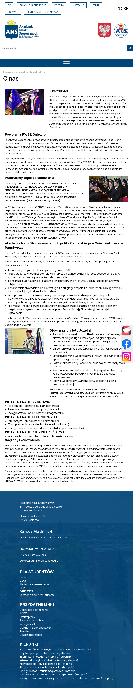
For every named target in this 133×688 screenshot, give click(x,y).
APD (22, 588)
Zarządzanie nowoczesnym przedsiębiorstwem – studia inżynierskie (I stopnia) (66, 678)
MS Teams (78, 5)
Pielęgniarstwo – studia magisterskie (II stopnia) (48, 671)
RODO (23, 613)
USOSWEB (13, 11)
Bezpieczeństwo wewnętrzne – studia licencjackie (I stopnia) (56, 649)
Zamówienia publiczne (32, 5)
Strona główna (10, 72)
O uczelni (34, 72)
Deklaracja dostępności (34, 610)
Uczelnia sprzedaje (31, 635)
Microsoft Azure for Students (37, 595)
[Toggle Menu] (66, 63)
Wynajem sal (27, 624)
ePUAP (96, 5)
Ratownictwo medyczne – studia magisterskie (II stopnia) (53, 674)
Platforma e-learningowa (42, 11)
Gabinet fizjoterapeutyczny (36, 627)
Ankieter (25, 631)
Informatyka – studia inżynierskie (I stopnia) (45, 656)
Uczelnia (23, 72)
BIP (9, 5)
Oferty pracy (27, 617)
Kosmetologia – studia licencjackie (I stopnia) (46, 664)
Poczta (59, 5)
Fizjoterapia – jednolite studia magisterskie (45, 653)
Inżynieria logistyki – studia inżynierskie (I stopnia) (49, 660)
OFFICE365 (26, 591)
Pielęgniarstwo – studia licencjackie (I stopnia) (47, 667)
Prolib (23, 577)
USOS (23, 580)
